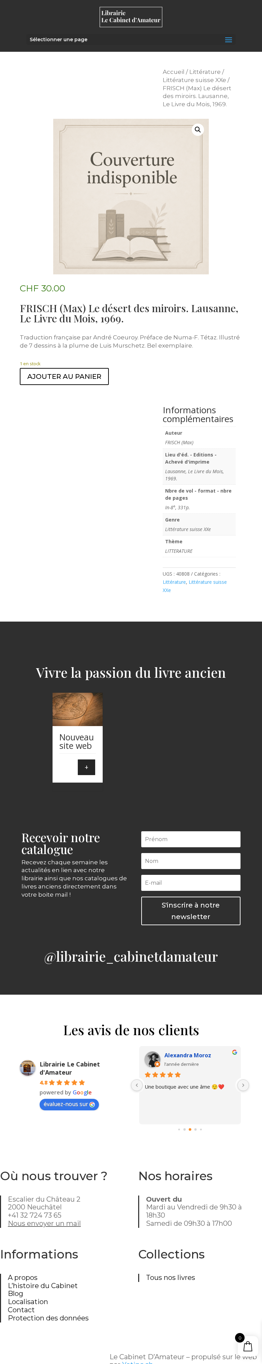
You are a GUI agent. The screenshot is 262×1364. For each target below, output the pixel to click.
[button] (198, 130)
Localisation (28, 1302)
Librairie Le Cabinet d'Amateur (70, 1068)
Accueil (174, 71)
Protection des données (48, 1318)
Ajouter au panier (64, 376)
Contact (21, 1310)
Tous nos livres (170, 1277)
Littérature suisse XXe (194, 80)
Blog (15, 1293)
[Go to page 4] (201, 1129)
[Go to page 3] (195, 1129)
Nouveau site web (76, 741)
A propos (23, 1277)
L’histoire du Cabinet (43, 1286)
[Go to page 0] (179, 1129)
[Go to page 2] (190, 1129)
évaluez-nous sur (66, 1104)
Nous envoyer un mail (44, 1223)
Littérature (205, 71)
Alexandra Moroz (187, 1055)
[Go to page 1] (184, 1129)
